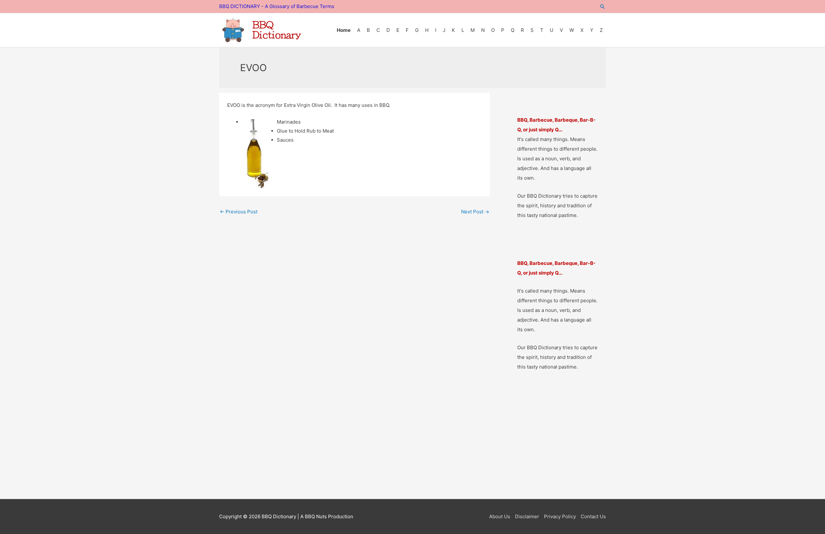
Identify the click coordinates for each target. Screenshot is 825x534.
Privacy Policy (560, 516)
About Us (499, 516)
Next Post (475, 212)
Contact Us (593, 516)
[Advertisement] (412, 445)
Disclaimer (527, 516)
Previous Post (238, 212)
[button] (602, 7)
